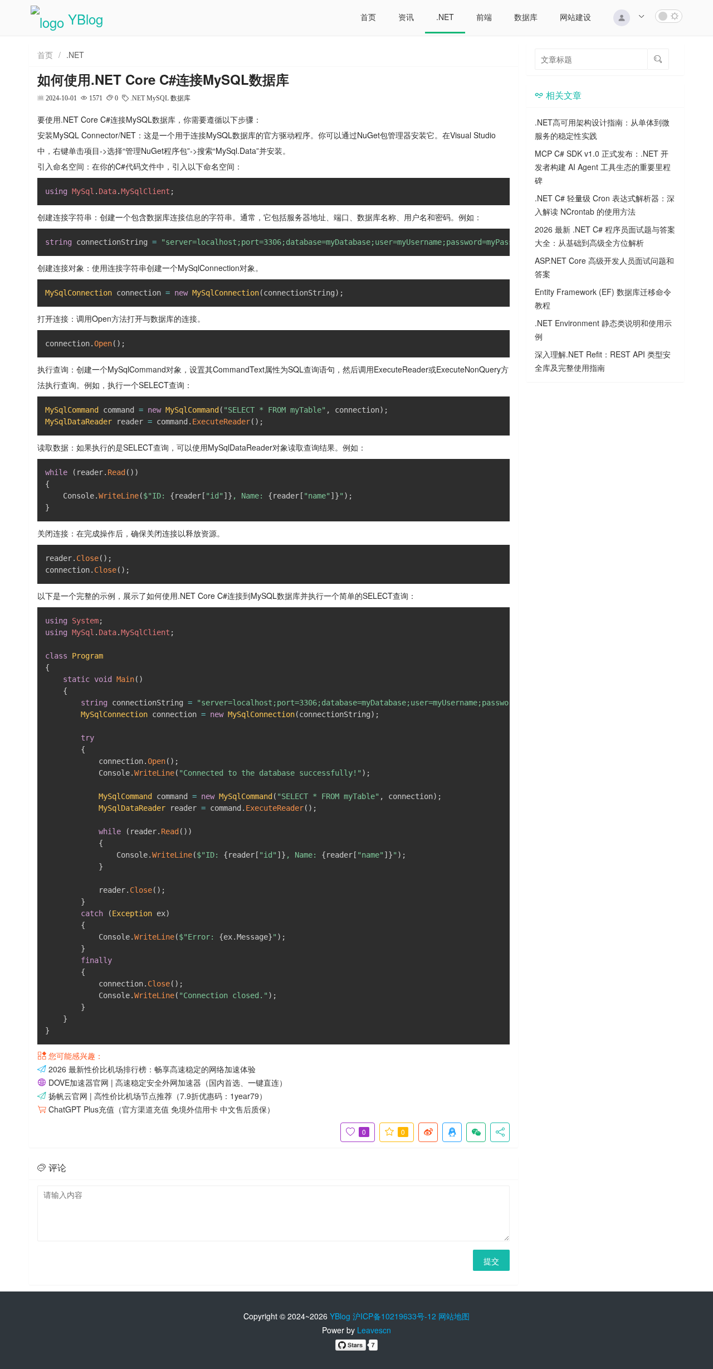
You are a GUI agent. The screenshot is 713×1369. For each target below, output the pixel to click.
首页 (368, 16)
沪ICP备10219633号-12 (394, 1316)
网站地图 (454, 1316)
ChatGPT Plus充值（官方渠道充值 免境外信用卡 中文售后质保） (161, 1109)
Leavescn (374, 1330)
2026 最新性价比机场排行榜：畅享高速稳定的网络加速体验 (152, 1069)
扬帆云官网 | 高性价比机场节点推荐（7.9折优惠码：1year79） (157, 1095)
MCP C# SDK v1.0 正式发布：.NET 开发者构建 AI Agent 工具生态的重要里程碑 (603, 167)
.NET (445, 16)
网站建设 (575, 16)
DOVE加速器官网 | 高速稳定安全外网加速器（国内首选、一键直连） (167, 1082)
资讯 (406, 16)
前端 (484, 16)
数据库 (526, 16)
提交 (491, 1260)
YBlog (340, 1316)
